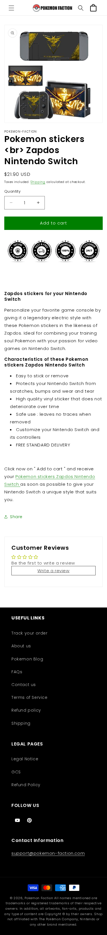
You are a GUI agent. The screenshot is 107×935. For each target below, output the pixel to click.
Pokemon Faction (39, 898)
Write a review (53, 571)
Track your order (29, 633)
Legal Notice (24, 759)
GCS (16, 772)
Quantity (12, 191)
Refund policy (26, 710)
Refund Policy (26, 785)
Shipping (38, 182)
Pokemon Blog (27, 659)
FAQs (16, 672)
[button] (11, 8)
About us (21, 646)
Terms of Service (29, 697)
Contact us (23, 684)
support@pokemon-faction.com (48, 853)
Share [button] (16, 517)
